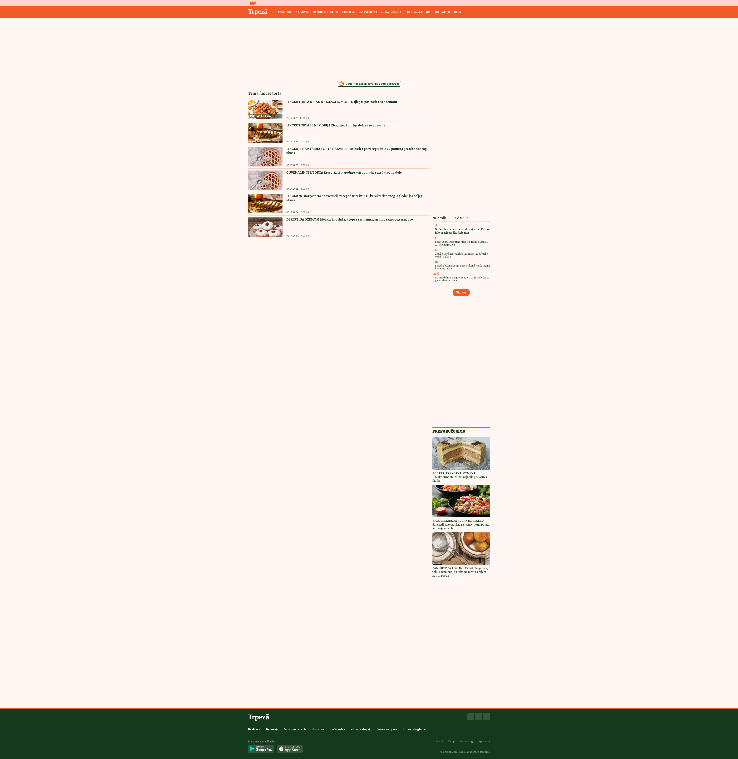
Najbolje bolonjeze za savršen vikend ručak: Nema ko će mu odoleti (462, 267)
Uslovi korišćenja (444, 741)
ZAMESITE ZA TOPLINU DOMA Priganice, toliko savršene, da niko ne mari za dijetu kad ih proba (460, 572)
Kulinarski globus (447, 12)
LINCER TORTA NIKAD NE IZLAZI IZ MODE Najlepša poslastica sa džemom (341, 101)
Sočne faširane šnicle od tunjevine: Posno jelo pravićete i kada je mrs (462, 231)
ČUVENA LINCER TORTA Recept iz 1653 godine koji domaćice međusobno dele (344, 172)
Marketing (466, 741)
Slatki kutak (368, 12)
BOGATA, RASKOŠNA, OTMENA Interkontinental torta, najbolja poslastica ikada (459, 477)
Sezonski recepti (325, 12)
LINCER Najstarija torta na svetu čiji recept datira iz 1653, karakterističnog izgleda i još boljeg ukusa (354, 198)
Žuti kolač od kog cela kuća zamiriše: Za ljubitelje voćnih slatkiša (461, 255)
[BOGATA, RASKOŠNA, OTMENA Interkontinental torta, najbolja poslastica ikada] (461, 453)
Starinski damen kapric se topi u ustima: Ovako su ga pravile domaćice (462, 279)
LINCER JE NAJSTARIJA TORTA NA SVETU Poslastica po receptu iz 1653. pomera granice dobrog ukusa (356, 150)
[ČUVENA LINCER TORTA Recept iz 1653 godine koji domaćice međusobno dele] (265, 180)
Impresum (483, 741)
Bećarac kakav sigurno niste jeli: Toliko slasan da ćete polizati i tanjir (461, 243)
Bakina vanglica (418, 12)
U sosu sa (348, 12)
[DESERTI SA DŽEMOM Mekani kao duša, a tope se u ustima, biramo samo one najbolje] (265, 227)
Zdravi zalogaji (392, 12)
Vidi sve (461, 292)
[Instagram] (478, 716)
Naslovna (285, 12)
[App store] (290, 749)
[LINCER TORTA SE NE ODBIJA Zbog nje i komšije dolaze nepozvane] (265, 133)
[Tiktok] (486, 716)
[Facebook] (470, 716)
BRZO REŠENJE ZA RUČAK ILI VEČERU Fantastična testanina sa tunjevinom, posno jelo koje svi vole (460, 524)
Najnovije (302, 12)
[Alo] (252, 3)
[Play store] (261, 749)
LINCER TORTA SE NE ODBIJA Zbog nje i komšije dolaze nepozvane (335, 125)
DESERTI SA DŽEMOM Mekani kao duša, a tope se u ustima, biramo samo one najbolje (349, 219)
